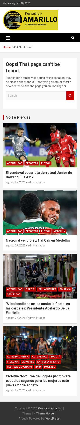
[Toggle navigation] (8, 37)
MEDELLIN (59, 231)
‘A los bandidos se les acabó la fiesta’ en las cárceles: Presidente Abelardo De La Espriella (38, 308)
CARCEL (30, 289)
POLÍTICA (65, 289)
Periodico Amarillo (49, 408)
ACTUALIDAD (14, 163)
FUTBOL (45, 163)
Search (70, 95)
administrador (36, 182)
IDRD (38, 366)
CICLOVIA (12, 361)
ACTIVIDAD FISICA (18, 356)
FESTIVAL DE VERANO (19, 366)
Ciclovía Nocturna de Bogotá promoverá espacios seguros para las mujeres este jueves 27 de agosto (38, 380)
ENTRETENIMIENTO (48, 361)
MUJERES (49, 366)
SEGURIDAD (13, 294)
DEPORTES (32, 163)
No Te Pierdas (18, 117)
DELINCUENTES (47, 289)
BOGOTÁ (55, 356)
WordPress (52, 418)
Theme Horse (45, 413)
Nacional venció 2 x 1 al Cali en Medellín (38, 240)
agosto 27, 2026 (15, 182)
